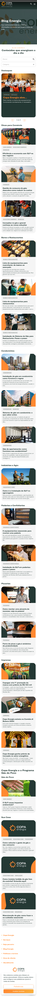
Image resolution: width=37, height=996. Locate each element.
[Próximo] (24, 120)
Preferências (18, 986)
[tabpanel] (18, 23)
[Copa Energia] (18, 969)
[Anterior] (12, 120)
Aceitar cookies (18, 991)
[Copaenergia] (6, 4)
